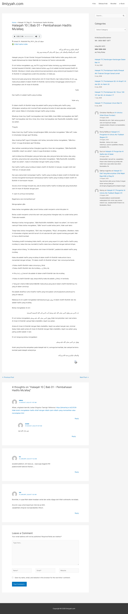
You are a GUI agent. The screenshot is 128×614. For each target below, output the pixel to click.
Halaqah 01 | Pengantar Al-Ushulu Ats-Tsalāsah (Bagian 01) (112, 134)
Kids (94, 4)
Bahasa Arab (103, 4)
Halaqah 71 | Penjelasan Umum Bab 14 (108, 103)
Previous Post (8, 377)
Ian (20, 492)
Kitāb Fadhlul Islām (21, 44)
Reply (77, 418)
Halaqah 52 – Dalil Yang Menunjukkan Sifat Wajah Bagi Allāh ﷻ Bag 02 (112, 173)
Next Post (84, 377)
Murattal (113, 4)
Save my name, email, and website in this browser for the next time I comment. (42, 578)
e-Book (121, 4)
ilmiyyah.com (12, 4)
